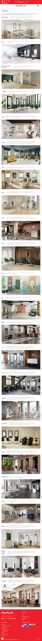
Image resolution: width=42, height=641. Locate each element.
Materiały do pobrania (25, 616)
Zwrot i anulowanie (5, 629)
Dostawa (3, 632)
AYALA (11, 639)
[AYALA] (21, 6)
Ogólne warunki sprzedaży (6, 625)
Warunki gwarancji (5, 627)
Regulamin (3, 624)
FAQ (22, 615)
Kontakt (23, 619)
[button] (2, 6)
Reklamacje (4, 628)
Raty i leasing (4, 635)
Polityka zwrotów (5, 631)
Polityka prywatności (5, 633)
